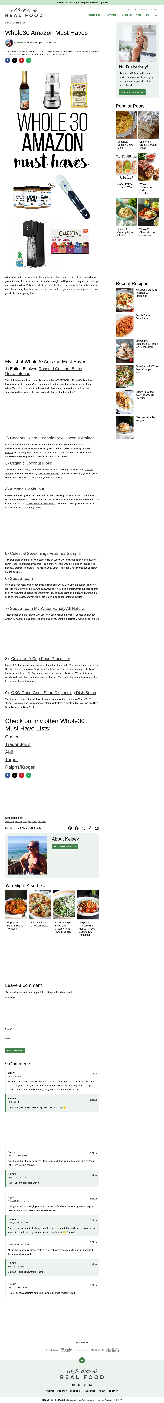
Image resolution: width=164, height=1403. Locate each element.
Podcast (62, 1391)
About (102, 1391)
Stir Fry (31, 673)
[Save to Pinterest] (21, 60)
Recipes (18, 822)
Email (9, 1039)
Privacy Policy (81, 1400)
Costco (35, 289)
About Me (144, 9)
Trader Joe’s (47, 289)
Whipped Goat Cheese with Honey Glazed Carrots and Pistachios (87, 928)
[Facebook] (79, 1385)
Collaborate (132, 9)
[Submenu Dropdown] (102, 15)
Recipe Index (94, 15)
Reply (93, 1074)
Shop (139, 15)
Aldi (56, 289)
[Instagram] (73, 1385)
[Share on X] (14, 60)
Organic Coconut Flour (31, 463)
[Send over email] (28, 60)
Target (63, 289)
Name (8, 1029)
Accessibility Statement (96, 1400)
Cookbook (127, 15)
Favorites (111, 15)
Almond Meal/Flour (27, 489)
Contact (154, 9)
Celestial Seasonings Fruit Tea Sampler (46, 553)
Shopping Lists (30, 822)
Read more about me (132, 92)
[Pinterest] (90, 1385)
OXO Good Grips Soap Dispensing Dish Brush (53, 692)
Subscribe (90, 1391)
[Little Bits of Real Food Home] (24, 12)
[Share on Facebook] (7, 60)
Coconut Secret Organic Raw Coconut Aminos (52, 438)
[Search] (156, 15)
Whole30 (42, 822)
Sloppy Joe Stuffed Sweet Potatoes (15, 925)
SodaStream (21, 578)
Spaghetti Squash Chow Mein (125, 144)
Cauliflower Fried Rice (27, 448)
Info (147, 15)
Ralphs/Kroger (78, 289)
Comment (10, 998)
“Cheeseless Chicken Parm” (40, 503)
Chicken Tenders (73, 495)
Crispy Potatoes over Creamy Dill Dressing (145, 394)
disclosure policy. (62, 54)
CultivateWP (118, 1400)
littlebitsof (20, 23)
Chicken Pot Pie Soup (49, 473)
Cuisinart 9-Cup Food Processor (40, 658)
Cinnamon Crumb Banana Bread (148, 144)
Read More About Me (65, 846)
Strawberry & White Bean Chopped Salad (147, 369)
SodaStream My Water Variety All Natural (47, 608)
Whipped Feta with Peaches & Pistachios (146, 292)
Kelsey (20, 42)
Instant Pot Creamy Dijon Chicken (125, 232)
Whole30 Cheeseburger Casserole (147, 232)
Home (8, 23)
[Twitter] (85, 1385)
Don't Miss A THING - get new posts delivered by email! (82, 2)
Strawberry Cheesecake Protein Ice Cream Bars (147, 343)
